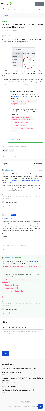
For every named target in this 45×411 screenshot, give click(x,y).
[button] (2, 4)
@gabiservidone (9, 219)
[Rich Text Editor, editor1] (22, 340)
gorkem (7, 36)
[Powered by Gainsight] (22, 402)
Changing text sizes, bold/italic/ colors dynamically (19, 368)
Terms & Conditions (14, 406)
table (11, 150)
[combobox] (22, 9)
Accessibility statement (30, 406)
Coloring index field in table (11, 372)
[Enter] (3, 9)
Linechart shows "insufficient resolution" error (17, 390)
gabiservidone (9, 170)
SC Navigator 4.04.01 (9, 386)
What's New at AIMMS (9, 383)
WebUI (5, 15)
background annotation (21, 96)
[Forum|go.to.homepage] (8, 4)
